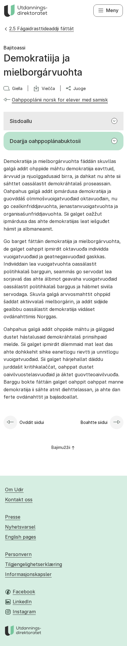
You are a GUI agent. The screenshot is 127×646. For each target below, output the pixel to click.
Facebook (24, 592)
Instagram (24, 612)
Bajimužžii (60, 447)
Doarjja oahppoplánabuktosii (45, 141)
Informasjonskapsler (28, 574)
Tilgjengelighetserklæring (33, 564)
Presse (12, 517)
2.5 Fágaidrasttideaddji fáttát (41, 28)
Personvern (18, 554)
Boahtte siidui (94, 422)
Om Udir (14, 489)
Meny (112, 10)
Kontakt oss (18, 499)
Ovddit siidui (31, 422)
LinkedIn (22, 602)
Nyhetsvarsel (20, 527)
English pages (20, 537)
